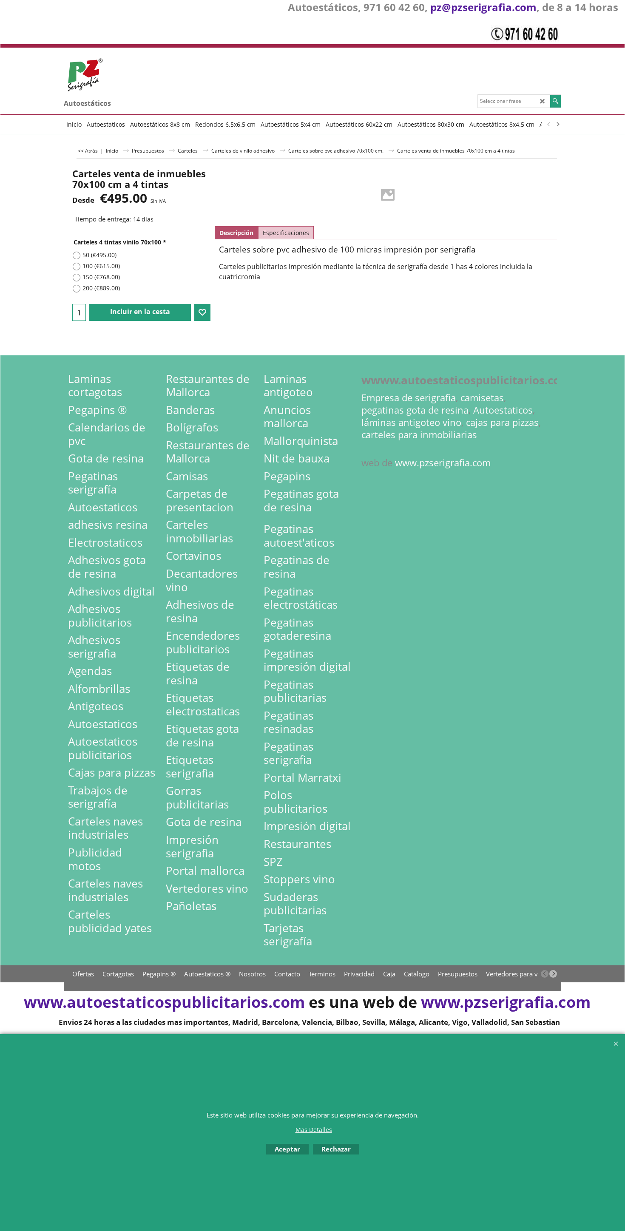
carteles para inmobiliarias (419, 434)
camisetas (482, 397)
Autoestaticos (503, 410)
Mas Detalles (313, 1130)
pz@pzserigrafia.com (483, 7)
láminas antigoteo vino (411, 422)
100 (101, 266)
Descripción (236, 233)
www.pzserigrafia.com (443, 463)
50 (99, 255)
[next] (557, 124)
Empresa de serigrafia (408, 397)
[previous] (549, 124)
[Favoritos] (202, 312)
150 (101, 277)
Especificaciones (286, 233)
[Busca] (555, 101)
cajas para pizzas (502, 422)
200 (101, 288)
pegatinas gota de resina (415, 410)
